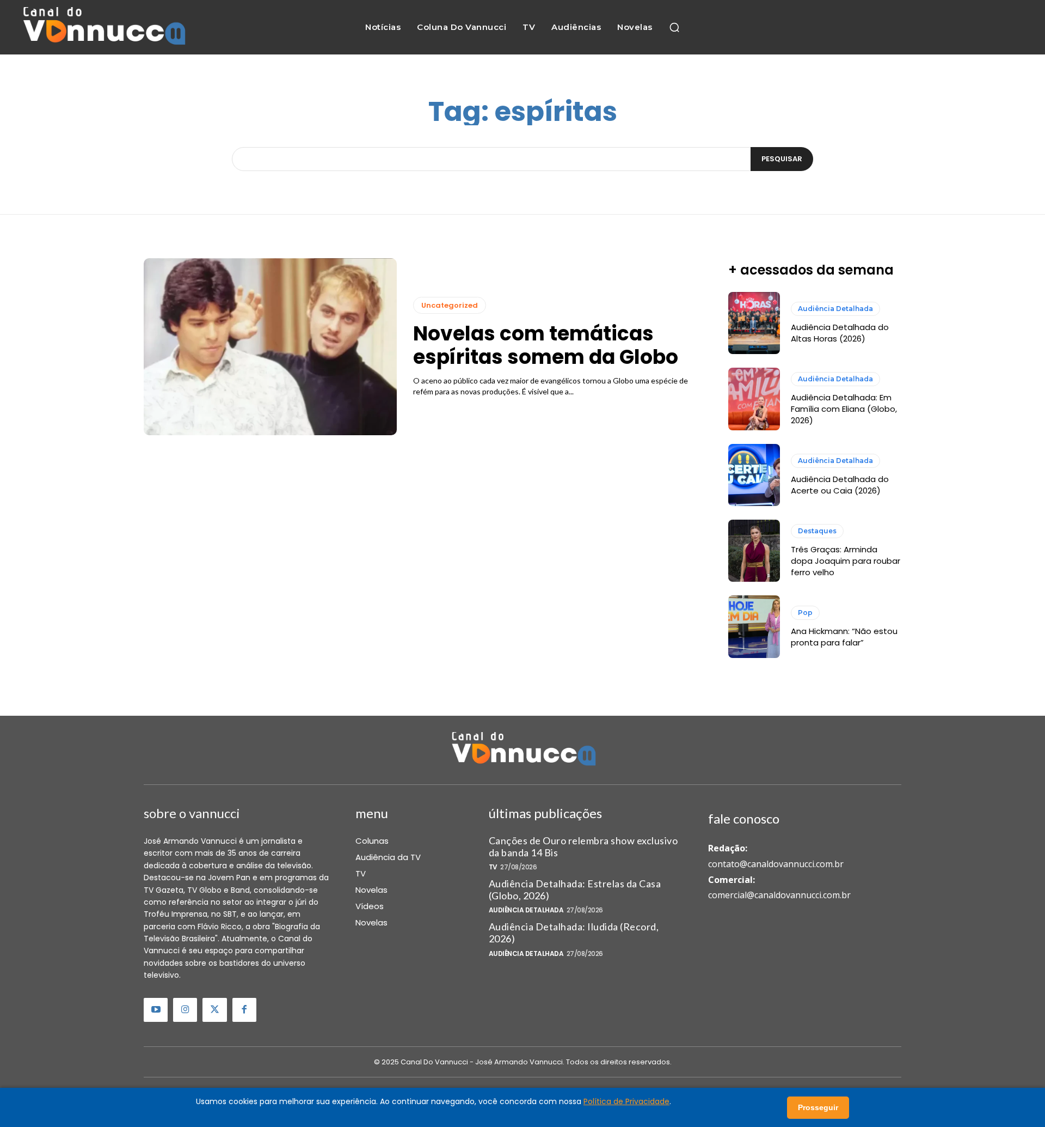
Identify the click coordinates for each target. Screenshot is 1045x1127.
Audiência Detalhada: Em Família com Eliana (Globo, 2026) (844, 409)
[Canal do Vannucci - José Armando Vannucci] (103, 27)
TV (493, 867)
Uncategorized (449, 305)
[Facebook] (244, 1010)
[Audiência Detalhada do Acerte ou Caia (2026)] (754, 475)
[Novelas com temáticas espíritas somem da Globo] (270, 347)
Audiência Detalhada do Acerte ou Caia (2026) (840, 484)
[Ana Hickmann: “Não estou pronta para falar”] (754, 626)
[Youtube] (156, 1010)
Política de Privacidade (626, 1101)
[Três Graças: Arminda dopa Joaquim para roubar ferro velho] (754, 551)
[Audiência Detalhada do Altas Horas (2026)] (754, 323)
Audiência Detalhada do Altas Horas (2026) (840, 332)
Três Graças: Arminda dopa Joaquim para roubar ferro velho (845, 561)
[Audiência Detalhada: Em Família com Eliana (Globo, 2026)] (754, 399)
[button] (674, 27)
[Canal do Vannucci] (522, 750)
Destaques (817, 531)
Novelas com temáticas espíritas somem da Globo (545, 345)
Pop (805, 612)
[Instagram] (185, 1010)
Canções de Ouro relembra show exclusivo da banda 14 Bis (583, 846)
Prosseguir (818, 1107)
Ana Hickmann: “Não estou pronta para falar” (844, 636)
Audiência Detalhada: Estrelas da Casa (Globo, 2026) (575, 889)
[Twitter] (214, 1010)
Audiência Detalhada (835, 308)
